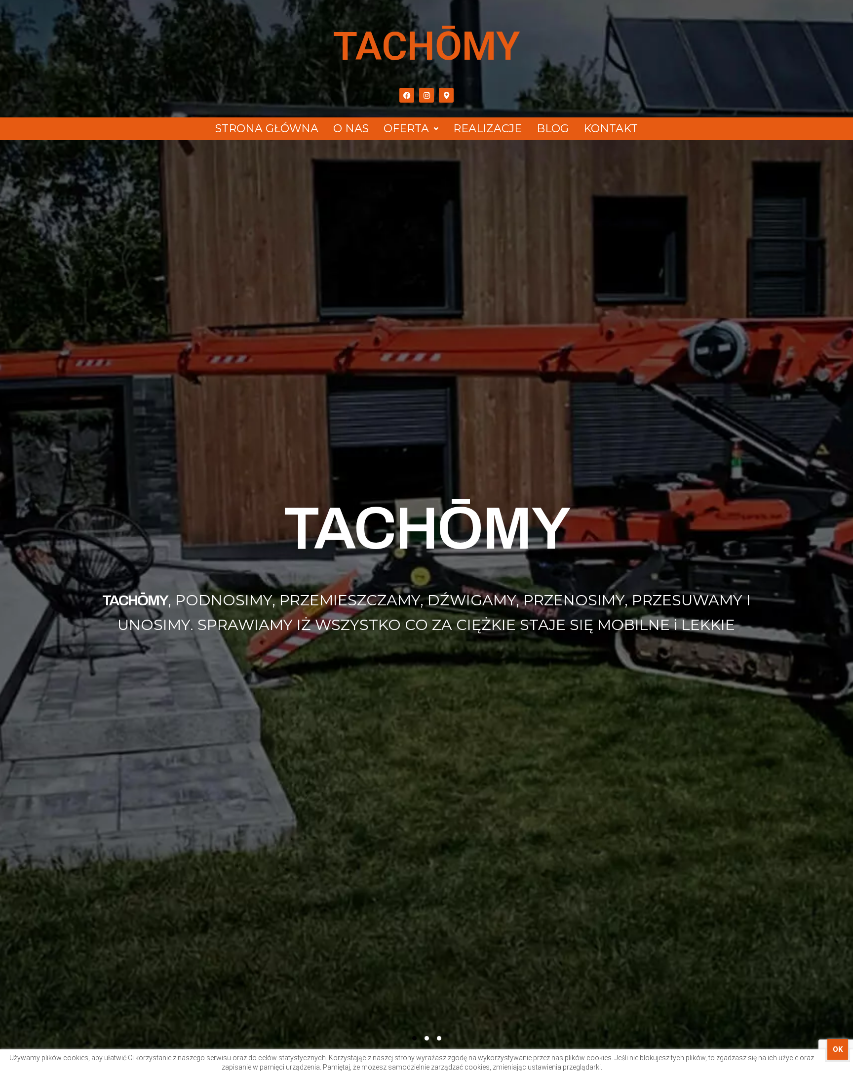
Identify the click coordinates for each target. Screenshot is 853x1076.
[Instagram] (426, 95)
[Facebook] (406, 95)
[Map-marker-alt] (446, 95)
